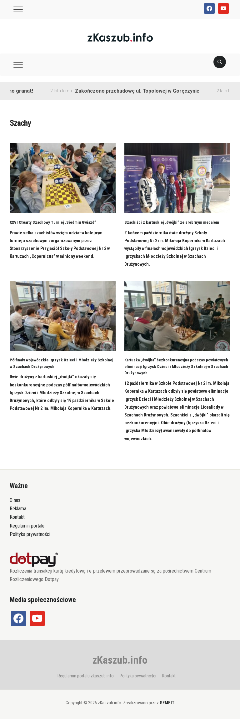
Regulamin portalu (27, 526)
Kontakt (17, 517)
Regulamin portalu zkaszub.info (86, 675)
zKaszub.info (120, 660)
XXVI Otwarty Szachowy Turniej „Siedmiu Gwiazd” (53, 222)
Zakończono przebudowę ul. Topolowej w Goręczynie (128, 91)
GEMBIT (167, 702)
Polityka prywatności (30, 534)
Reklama (18, 509)
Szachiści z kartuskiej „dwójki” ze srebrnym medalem (171, 222)
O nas (15, 500)
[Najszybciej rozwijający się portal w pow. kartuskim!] (120, 37)
